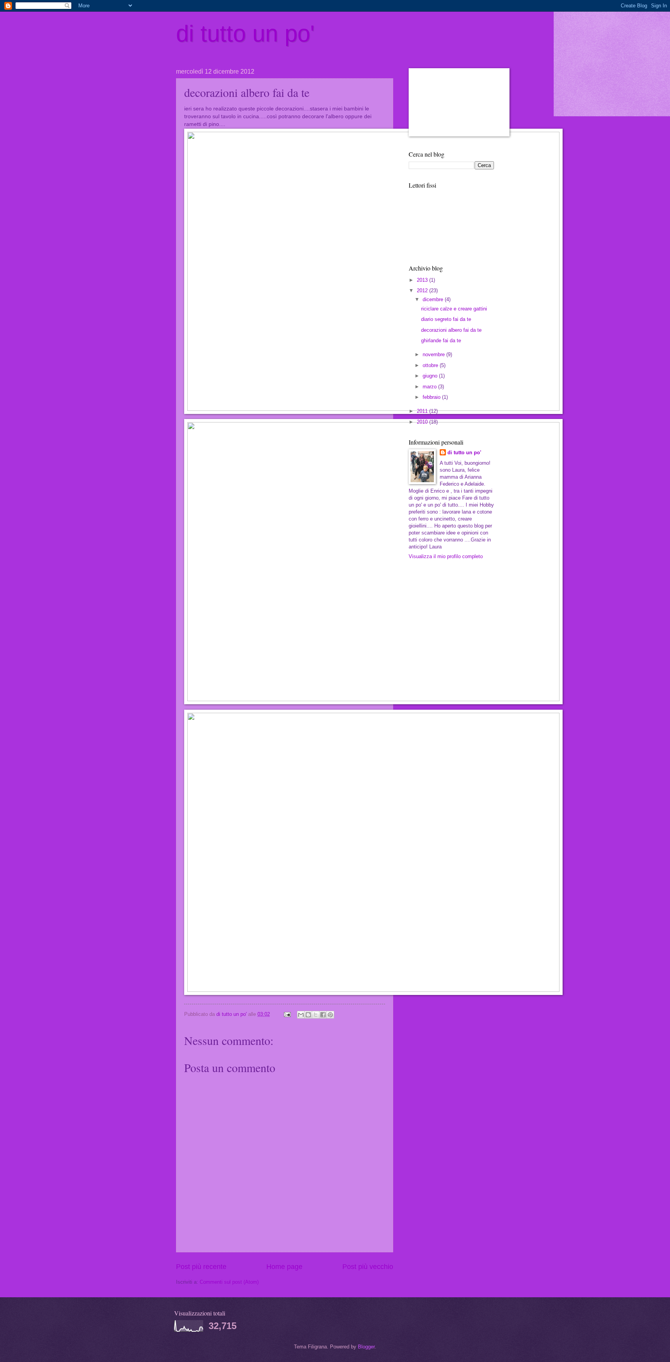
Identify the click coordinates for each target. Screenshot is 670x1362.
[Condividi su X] (315, 1015)
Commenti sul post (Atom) (229, 1282)
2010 (423, 422)
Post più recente (201, 1267)
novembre (434, 354)
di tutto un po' (245, 34)
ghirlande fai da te (441, 340)
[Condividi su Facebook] (323, 1015)
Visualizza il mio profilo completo (446, 556)
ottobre (431, 365)
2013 (423, 280)
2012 (423, 290)
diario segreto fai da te (446, 319)
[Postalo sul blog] (308, 1015)
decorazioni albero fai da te (451, 330)
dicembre (434, 299)
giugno (431, 376)
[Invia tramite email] (301, 1015)
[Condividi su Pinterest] (330, 1015)
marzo (430, 387)
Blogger (366, 1347)
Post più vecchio (367, 1267)
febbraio (432, 397)
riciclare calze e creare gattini (454, 309)
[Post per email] (286, 1014)
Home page (284, 1267)
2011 (423, 411)
